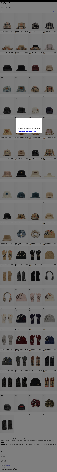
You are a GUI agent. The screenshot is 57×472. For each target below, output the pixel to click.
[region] (29, 125)
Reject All (29, 131)
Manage (35, 131)
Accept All (22, 131)
